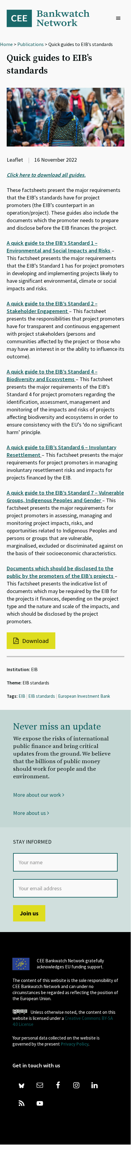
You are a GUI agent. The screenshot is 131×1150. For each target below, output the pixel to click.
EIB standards (41, 696)
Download (35, 640)
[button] (119, 18)
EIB (22, 696)
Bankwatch (52, 18)
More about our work (37, 794)
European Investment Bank (84, 696)
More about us (30, 812)
